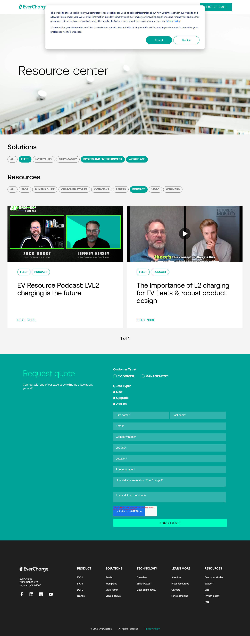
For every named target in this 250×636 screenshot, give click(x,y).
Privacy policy (212, 596)
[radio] (123, 376)
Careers (175, 589)
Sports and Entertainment (102, 159)
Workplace (137, 159)
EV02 (80, 577)
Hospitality (43, 159)
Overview (142, 577)
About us (176, 577)
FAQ (207, 602)
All (12, 159)
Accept (159, 40)
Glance (81, 596)
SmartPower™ (144, 583)
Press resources (180, 583)
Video (155, 189)
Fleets (109, 577)
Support (209, 583)
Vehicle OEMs (113, 596)
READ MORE (26, 320)
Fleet (25, 159)
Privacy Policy (173, 21)
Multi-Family (68, 159)
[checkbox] (169, 376)
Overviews (101, 189)
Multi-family (112, 589)
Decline (186, 40)
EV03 (80, 583)
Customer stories (214, 577)
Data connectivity (146, 589)
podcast (138, 189)
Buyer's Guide (45, 189)
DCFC (80, 589)
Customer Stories (74, 189)
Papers (121, 189)
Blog (24, 189)
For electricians (179, 596)
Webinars (173, 189)
